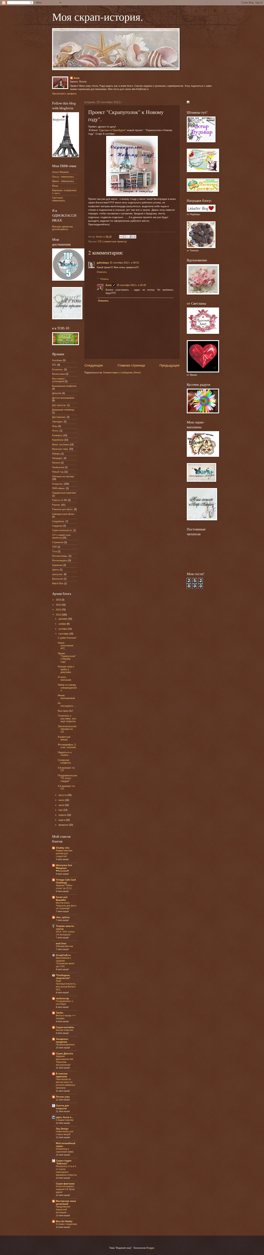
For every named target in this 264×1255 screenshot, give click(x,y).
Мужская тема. (60, 449)
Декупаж (56, 393)
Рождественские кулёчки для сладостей (64, 853)
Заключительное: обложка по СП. (67, 729)
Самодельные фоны (63, 514)
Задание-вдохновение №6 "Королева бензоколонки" (64, 1060)
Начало (56, 462)
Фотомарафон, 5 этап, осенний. (67, 746)
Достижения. (59, 417)
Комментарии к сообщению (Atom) (122, 372)
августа (63, 795)
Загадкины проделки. (62, 1040)
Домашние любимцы (63, 409)
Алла (76, 78)
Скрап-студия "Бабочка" (63, 1162)
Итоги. (55, 430)
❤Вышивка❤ (62, 871)
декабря (63, 618)
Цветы (55, 569)
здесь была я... (64, 1117)
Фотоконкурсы (60, 560)
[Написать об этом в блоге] (124, 237)
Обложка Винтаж (64, 946)
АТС (54, 364)
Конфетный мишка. (64, 738)
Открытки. (57, 483)
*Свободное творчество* (63, 976)
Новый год (57, 471)
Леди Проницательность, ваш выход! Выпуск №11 (66, 985)
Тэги (54, 551)
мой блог (61, 943)
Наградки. (57, 458)
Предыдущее (169, 365)
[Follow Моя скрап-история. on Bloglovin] (65, 156)
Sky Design (62, 1128)
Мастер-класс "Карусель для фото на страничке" (66, 906)
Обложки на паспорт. (63, 476)
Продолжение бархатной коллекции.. (63, 1209)
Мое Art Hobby (64, 1221)
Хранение (57, 565)
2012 (59, 614)
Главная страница (131, 365)
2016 (59, 599)
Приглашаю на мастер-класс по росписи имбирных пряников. (65, 1083)
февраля (64, 825)
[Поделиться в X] (127, 237)
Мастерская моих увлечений (66, 1202)
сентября (64, 633)
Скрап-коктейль (65, 1027)
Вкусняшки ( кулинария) (58, 380)
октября (63, 629)
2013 (59, 609)
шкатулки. (57, 574)
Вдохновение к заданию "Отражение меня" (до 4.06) (65, 962)
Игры (54, 426)
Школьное (57, 578)
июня (62, 805)
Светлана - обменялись (58, 199)
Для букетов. (59, 405)
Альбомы (57, 360)
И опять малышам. (65, 678)
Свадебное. (58, 521)
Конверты (57, 435)
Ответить (102, 272)
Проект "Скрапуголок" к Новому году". (67, 657)
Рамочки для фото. (62, 509)
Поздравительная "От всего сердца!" (67, 778)
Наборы (56, 453)
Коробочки (57, 439)
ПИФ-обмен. (58, 488)
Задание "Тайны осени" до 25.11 (64, 887)
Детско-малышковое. (63, 397)
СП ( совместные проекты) (112, 241)
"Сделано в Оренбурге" (112, 130)
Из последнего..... (67, 704)
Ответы (104, 278)
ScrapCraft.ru (63, 955)
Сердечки (57, 525)
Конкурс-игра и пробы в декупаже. (66, 669)
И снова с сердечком (66, 1224)
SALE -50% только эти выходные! (65, 933)
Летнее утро (63, 1096)
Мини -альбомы (60, 444)
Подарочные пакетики (64, 492)
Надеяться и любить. (64, 753)
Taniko (59, 1012)
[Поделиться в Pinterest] (134, 237)
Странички (57, 542)
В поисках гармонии (62, 1075)
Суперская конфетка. (64, 761)
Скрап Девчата (64, 1053)
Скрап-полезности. (62, 530)
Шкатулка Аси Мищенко (64, 866)
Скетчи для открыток (62, 1107)
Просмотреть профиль (64, 93)
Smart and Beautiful (61, 898)
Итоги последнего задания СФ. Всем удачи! (65, 1189)
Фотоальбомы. (60, 556)
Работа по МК (59, 500)
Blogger (150, 1248)
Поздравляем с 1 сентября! (64, 1002)
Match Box (57, 583)
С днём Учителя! (67, 637)
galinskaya (103, 262)
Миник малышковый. (66, 696)
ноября (63, 623)
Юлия (55, 186)
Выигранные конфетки (64, 386)
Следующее (93, 365)
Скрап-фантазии (65, 1183)
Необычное (58, 467)
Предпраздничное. (65, 1044)
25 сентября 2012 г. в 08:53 (124, 262)
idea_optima (63, 917)
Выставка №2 (65, 711)
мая (61, 810)
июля (62, 800)
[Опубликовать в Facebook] (131, 237)
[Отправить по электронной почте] (121, 237)
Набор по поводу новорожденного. (67, 688)
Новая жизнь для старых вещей (64, 1133)
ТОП (54, 546)
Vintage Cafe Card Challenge (66, 881)
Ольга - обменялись (63, 176)
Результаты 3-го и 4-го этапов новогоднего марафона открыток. (66, 1170)
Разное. (56, 504)
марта (62, 820)
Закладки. (57, 421)
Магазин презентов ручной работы (62, 228)
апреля (63, 815)
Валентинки (58, 374)
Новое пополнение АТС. (65, 646)
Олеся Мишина (60, 172)
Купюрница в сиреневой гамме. (65, 1150)
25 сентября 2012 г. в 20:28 (131, 285)
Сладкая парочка (64, 1120)
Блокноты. (57, 369)
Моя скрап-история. (97, 16)
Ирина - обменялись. (63, 181)
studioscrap (62, 998)
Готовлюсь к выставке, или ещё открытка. (67, 718)
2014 (59, 604)
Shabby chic (63, 847)
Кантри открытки (64, 1030)
